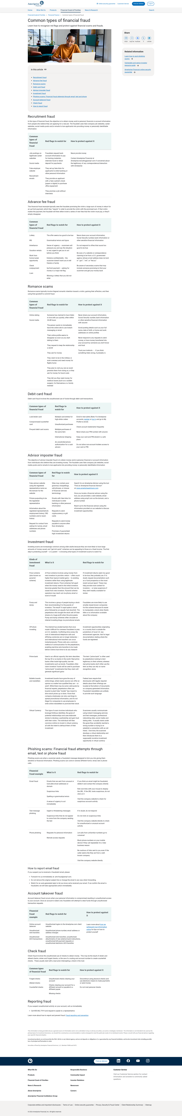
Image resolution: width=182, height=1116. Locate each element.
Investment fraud (39, 93)
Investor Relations (77, 1080)
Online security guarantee (107, 4)
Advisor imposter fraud (41, 90)
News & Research (34, 1085)
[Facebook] (138, 38)
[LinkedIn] (149, 38)
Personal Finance (53, 15)
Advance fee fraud (40, 81)
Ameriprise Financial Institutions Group (42, 1096)
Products (31, 1075)
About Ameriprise (34, 1091)
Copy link (132, 41)
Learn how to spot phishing (135, 57)
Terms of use (68, 1105)
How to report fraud (40, 106)
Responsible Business (78, 1070)
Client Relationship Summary (132, 1105)
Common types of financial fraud (73, 15)
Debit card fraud (39, 87)
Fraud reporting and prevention (77, 1015)
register (87, 419)
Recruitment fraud (39, 77)
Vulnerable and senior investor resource (136, 64)
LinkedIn (149, 41)
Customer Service (123, 4)
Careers (73, 1091)
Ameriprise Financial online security (138, 71)
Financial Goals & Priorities (36, 15)
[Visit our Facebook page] (128, 1061)
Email (126, 41)
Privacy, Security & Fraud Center (107, 1105)
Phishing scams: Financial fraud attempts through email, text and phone (60, 97)
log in (94, 419)
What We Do (32, 1070)
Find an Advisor (138, 3)
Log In (151, 3)
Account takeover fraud (41, 100)
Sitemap (148, 1105)
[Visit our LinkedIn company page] (118, 1061)
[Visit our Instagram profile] (148, 1061)
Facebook (137, 41)
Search (151, 10)
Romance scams (39, 84)
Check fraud (37, 103)
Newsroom (74, 1085)
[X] (143, 38)
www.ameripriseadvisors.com (87, 488)
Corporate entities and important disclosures (44, 1105)
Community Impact (77, 1075)
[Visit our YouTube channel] (138, 1061)
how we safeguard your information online (96, 926)
